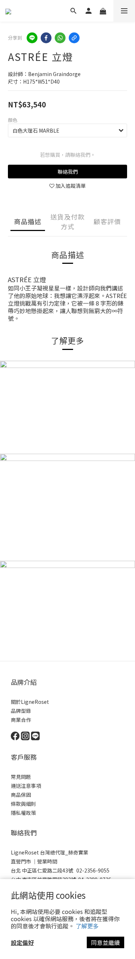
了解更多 (87, 926)
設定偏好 (22, 942)
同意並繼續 (105, 942)
